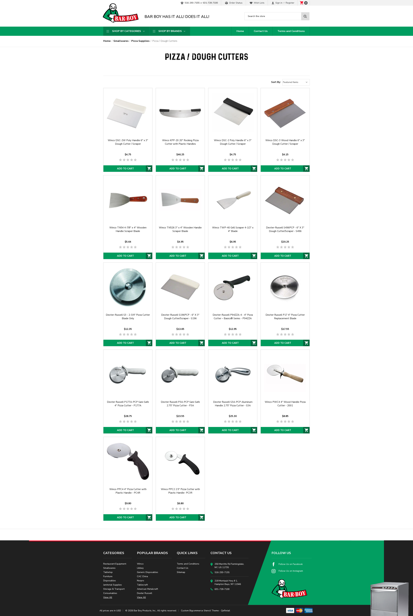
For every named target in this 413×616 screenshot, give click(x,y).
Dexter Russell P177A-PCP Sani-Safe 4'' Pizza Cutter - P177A (128, 403)
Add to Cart (125, 168)
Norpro (140, 580)
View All (107, 597)
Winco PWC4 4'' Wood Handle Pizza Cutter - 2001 (285, 403)
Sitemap (181, 572)
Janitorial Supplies (112, 584)
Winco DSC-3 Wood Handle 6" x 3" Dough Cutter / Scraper (285, 142)
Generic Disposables (147, 572)
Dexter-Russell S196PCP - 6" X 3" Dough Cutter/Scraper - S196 (180, 316)
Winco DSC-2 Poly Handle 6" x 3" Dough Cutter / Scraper (233, 142)
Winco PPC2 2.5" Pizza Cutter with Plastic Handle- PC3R (180, 491)
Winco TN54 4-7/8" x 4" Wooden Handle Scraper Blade (127, 229)
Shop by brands (170, 31)
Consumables (110, 593)
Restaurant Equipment (114, 563)
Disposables (109, 580)
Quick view (128, 108)
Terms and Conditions (291, 31)
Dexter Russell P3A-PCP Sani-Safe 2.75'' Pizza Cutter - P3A (180, 403)
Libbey (140, 568)
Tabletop (108, 572)
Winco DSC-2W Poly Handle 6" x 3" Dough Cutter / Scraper (128, 142)
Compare (127, 116)
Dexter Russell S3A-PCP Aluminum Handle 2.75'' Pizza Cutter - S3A (232, 403)
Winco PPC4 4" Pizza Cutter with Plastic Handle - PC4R (127, 491)
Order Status (235, 2)
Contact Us (261, 31)
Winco (140, 563)
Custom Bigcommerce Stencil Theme (200, 610)
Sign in (278, 2)
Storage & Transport (114, 589)
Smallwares (109, 568)
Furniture (107, 576)
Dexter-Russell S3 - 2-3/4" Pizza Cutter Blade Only (128, 316)
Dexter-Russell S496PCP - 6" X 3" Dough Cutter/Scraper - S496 (285, 229)
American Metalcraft (147, 589)
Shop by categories (126, 31)
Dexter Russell (144, 593)
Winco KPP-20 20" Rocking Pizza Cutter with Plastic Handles (180, 142)
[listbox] (296, 82)
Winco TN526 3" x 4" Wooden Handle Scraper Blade (180, 229)
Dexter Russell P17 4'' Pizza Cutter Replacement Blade (285, 316)
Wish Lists (258, 2)
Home (240, 31)
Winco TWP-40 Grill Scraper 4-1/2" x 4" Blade (232, 229)
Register (290, 2)
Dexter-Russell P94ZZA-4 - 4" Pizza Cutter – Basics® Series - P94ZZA (233, 316)
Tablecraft (142, 584)
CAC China (142, 576)
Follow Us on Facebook (290, 564)
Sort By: (276, 82)
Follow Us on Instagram (290, 570)
